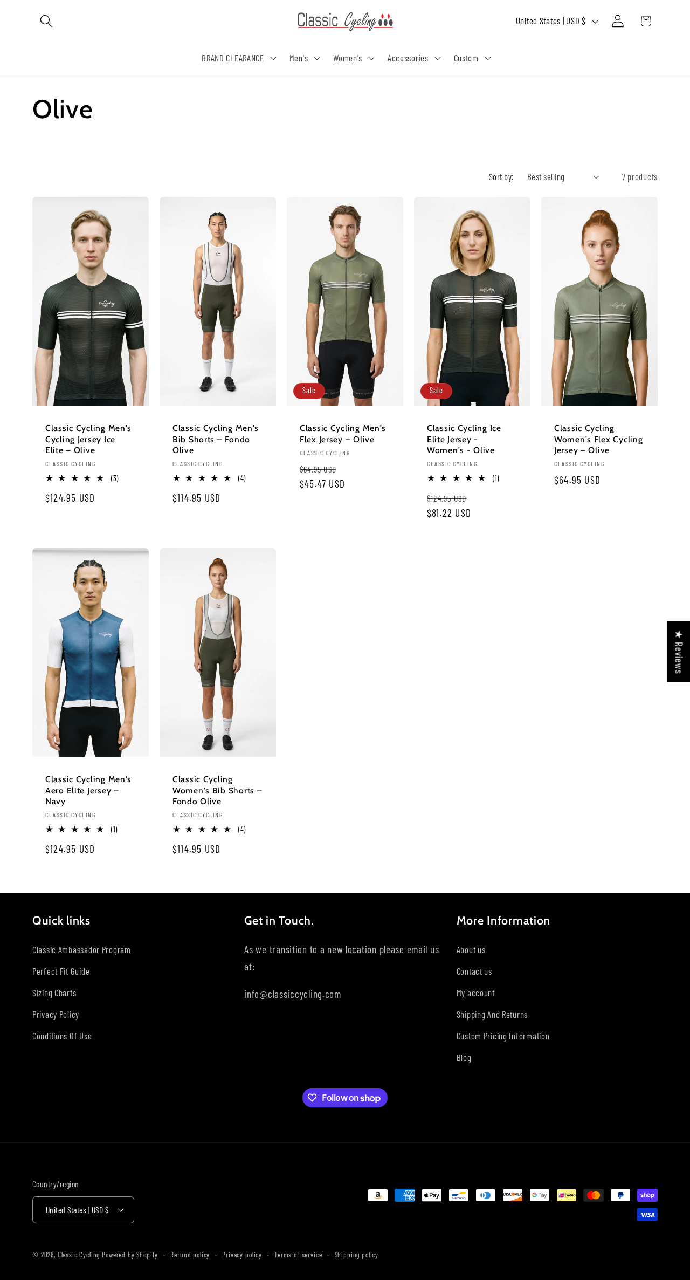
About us (471, 949)
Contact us (474, 971)
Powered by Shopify (130, 1254)
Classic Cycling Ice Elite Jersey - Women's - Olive (464, 439)
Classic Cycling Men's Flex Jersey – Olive (343, 433)
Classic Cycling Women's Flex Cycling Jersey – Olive (598, 439)
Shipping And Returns (492, 1014)
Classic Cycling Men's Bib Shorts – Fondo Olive (215, 439)
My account (476, 992)
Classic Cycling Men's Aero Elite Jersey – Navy (88, 790)
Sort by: (501, 176)
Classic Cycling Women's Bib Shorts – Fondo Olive (217, 790)
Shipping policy (357, 1254)
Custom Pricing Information (503, 1035)
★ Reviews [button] (679, 651)
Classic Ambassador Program (81, 949)
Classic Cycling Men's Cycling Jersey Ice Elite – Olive (88, 439)
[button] (46, 21)
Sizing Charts (54, 992)
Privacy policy (242, 1254)
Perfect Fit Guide (60, 971)
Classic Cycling (79, 1254)
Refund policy (190, 1254)
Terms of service (298, 1254)
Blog (464, 1057)
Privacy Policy (55, 1014)
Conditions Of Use (62, 1035)
